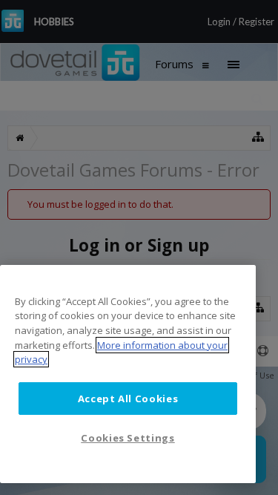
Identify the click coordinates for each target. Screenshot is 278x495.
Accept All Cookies (128, 398)
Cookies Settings (128, 438)
